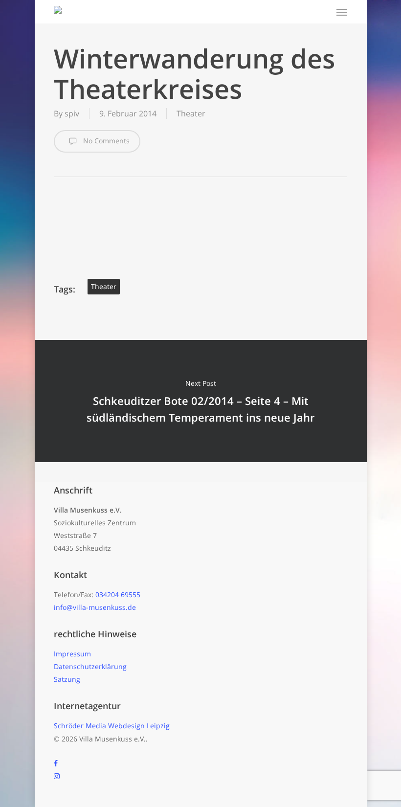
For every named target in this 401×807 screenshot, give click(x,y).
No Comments (105, 140)
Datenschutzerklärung (90, 666)
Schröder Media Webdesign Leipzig (112, 725)
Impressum (72, 653)
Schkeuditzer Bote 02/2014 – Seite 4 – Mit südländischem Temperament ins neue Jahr (200, 401)
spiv (72, 113)
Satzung (67, 679)
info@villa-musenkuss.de (95, 607)
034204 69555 (117, 594)
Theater (191, 113)
